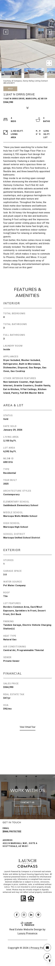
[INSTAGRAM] (24, 914)
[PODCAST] (38, 914)
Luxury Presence (28, 933)
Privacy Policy (39, 947)
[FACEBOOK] (16, 914)
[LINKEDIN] (31, 914)
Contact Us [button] (28, 802)
